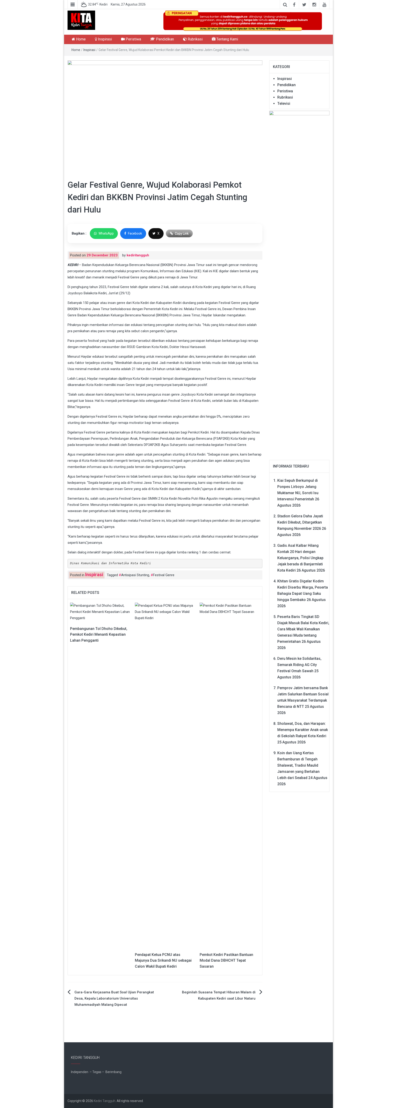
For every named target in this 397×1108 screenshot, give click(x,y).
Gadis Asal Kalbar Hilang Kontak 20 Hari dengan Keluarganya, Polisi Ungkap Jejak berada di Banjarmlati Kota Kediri (300, 557)
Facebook (135, 233)
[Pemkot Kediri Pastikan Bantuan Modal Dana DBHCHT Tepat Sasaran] (230, 775)
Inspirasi (104, 39)
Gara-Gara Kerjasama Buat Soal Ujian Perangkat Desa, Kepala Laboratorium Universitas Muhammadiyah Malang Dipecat (114, 998)
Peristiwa (133, 39)
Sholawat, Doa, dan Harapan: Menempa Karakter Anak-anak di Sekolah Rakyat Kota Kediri (302, 729)
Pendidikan (164, 39)
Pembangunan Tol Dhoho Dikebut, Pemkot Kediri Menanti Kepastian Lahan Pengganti (98, 634)
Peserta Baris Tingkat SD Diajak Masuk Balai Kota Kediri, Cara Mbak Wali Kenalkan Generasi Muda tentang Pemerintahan (303, 629)
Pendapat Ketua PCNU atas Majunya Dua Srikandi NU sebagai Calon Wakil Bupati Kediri (163, 960)
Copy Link (182, 233)
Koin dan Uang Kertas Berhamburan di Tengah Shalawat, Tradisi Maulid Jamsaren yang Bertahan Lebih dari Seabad (298, 765)
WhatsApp (106, 233)
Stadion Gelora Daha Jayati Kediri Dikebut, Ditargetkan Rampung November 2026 (300, 522)
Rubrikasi (195, 39)
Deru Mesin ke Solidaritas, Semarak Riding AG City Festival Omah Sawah (299, 664)
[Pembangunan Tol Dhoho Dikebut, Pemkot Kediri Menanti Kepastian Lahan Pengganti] (100, 611)
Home (80, 39)
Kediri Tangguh (104, 1101)
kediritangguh (138, 255)
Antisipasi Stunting (135, 575)
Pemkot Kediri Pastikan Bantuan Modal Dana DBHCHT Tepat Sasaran (226, 960)
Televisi (283, 103)
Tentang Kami (227, 39)
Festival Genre (163, 575)
